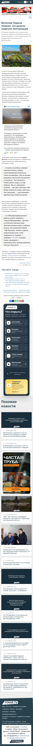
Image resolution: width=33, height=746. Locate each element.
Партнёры (5, 712)
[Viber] (23, 301)
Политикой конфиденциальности (18, 737)
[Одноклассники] (20, 301)
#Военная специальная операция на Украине (17, 292)
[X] (13, 301)
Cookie (23, 727)
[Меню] (31, 2)
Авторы (12, 709)
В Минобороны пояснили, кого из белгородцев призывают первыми (15, 280)
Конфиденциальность (9, 714)
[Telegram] (18, 301)
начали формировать (14, 255)
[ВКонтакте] (10, 301)
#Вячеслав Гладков (24, 290)
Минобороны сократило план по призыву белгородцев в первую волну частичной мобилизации (17, 275)
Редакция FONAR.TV (25, 263)
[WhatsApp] (15, 301)
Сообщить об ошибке (19, 706)
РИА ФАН (14, 238)
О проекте (5, 709)
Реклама (12, 712)
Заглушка (19, 709)
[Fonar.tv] (5, 2)
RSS (3, 706)
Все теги (9, 706)
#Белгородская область (10, 290)
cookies (18, 721)
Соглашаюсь (17, 741)
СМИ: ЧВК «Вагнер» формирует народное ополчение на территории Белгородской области (17, 284)
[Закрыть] (30, 17)
